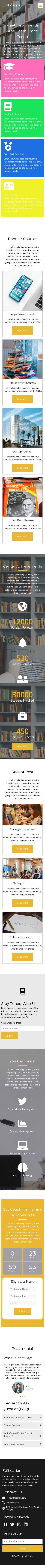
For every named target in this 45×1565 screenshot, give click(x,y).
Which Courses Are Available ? (17, 1417)
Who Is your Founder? (14, 1444)
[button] (20, 1396)
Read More (22, 330)
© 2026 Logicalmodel (22, 1556)
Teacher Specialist (12, 1425)
